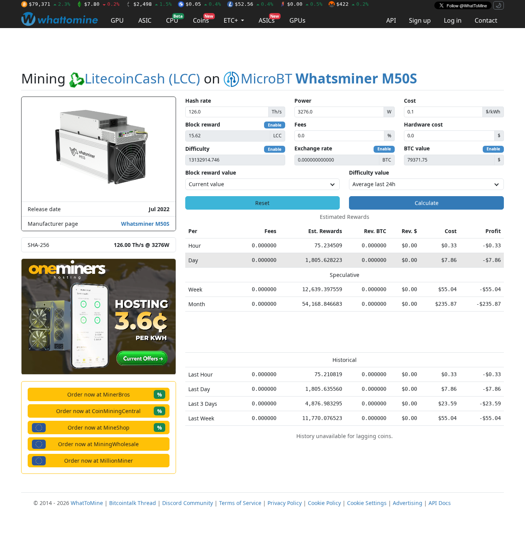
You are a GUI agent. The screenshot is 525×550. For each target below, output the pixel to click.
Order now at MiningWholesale (98, 444)
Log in (453, 20)
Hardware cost (423, 124)
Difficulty (197, 148)
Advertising (407, 503)
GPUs (297, 20)
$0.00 (304, 4)
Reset (262, 203)
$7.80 (102, 4)
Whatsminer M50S (145, 223)
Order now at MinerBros (114, 394)
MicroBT (329, 78)
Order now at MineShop (115, 427)
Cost (410, 100)
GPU (117, 20)
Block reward (202, 124)
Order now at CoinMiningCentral (109, 411)
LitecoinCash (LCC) (142, 78)
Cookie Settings (367, 503)
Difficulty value (369, 172)
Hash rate (198, 100)
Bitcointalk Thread (132, 503)
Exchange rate (313, 148)
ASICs (269, 19)
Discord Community (187, 503)
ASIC (144, 20)
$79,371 (49, 4)
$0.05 (203, 4)
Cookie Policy (324, 503)
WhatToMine (87, 503)
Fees (300, 124)
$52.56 (254, 4)
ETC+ (231, 20)
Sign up (420, 20)
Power (302, 100)
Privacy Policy (284, 503)
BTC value (417, 148)
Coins (203, 19)
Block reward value (210, 172)
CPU (174, 19)
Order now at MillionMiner (98, 460)
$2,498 (152, 4)
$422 (352, 4)
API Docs (440, 503)
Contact (486, 20)
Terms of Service (240, 503)
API (391, 20)
